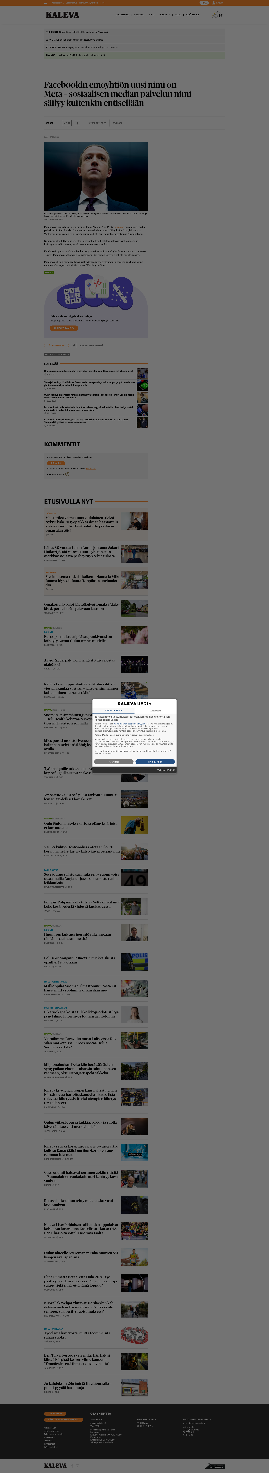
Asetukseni (155, 710)
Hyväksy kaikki (155, 761)
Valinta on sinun (113, 710)
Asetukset (114, 761)
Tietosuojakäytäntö (166, 770)
